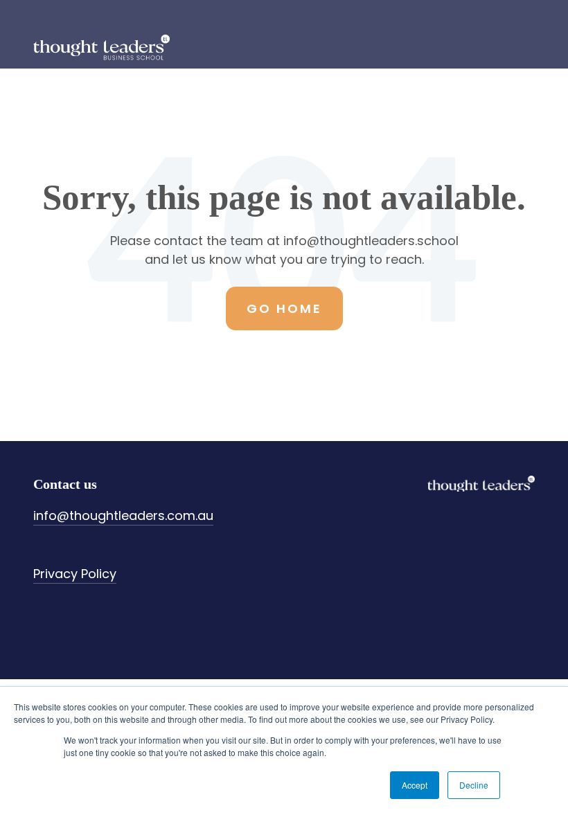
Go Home (284, 308)
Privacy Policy (74, 573)
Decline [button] (473, 785)
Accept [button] (414, 785)
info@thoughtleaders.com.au (123, 515)
